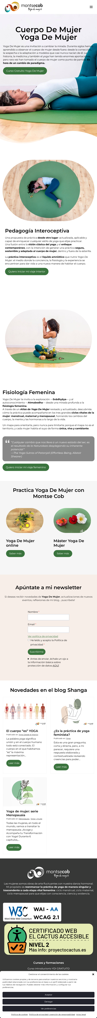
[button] (93, 974)
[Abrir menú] (91, 7)
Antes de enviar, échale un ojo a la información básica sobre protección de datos (48, 662)
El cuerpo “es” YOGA (22, 731)
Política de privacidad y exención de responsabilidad (52, 1014)
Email (32, 624)
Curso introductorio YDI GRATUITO (49, 968)
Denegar (48, 1001)
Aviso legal (81, 1014)
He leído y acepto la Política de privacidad (48, 642)
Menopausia (24, 819)
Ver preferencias (48, 1008)
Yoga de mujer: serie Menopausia (22, 813)
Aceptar (48, 995)
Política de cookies (19, 1014)
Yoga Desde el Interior (28, 734)
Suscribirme (36, 651)
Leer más (14, 764)
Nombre (33, 611)
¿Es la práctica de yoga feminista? (72, 733)
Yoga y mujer (36, 819)
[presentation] (24, 711)
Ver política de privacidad (43, 636)
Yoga (68, 738)
